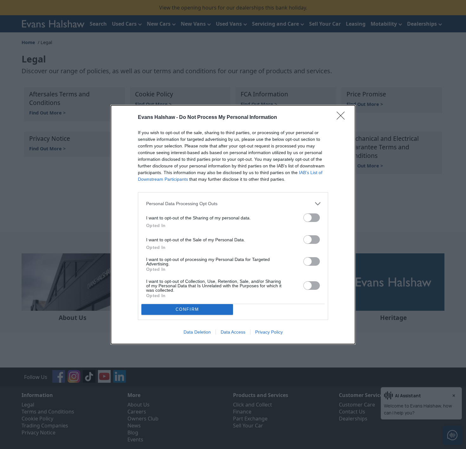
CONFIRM (187, 309)
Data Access (233, 332)
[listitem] (233, 203)
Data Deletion (197, 332)
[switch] (311, 217)
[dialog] (233, 224)
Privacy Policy (269, 332)
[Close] (343, 118)
